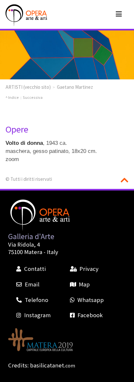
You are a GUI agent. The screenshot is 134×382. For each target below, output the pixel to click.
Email (32, 284)
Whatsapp (90, 300)
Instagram (37, 315)
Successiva (33, 97)
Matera (33, 252)
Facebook (90, 315)
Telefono (36, 300)
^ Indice (12, 97)
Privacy (89, 268)
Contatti (35, 268)
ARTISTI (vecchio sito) (28, 87)
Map (84, 284)
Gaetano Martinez (75, 87)
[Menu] (118, 13)
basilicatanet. (52, 365)
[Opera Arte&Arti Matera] (25, 15)
